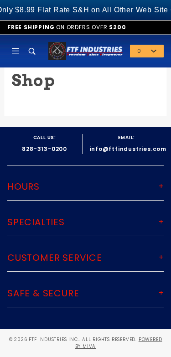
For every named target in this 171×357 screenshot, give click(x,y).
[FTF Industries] (85, 50)
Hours (23, 186)
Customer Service (54, 257)
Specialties (36, 222)
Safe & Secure (43, 293)
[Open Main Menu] (15, 51)
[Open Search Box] (32, 51)
